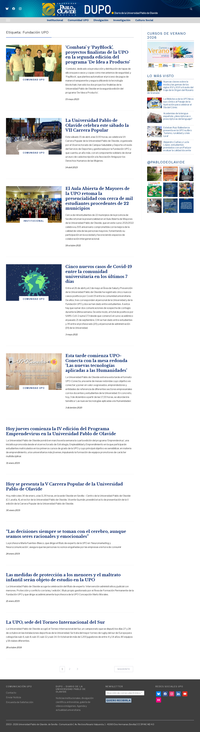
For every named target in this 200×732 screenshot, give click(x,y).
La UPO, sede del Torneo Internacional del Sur (55, 622)
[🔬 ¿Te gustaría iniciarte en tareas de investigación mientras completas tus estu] (170, 205)
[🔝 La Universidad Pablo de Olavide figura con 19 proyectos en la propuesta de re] (154, 205)
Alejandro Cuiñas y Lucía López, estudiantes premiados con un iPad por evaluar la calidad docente (177, 146)
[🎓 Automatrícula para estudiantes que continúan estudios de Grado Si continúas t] (170, 189)
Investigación (121, 20)
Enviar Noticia (13, 697)
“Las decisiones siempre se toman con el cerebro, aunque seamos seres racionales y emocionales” (66, 534)
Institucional (55, 20)
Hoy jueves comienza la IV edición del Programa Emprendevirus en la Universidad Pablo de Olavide (61, 431)
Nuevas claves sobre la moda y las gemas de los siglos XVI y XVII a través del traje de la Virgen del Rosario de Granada (170, 87)
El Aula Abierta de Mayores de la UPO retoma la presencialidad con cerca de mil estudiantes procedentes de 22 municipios (99, 198)
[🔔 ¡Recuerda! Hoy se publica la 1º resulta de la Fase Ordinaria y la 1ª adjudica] (186, 189)
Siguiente (123, 669)
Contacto (11, 692)
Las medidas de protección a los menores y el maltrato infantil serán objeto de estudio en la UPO (63, 577)
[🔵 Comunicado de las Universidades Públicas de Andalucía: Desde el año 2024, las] (186, 205)
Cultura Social (144, 20)
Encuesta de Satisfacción (19, 702)
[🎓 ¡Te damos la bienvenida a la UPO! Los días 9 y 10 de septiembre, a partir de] (154, 189)
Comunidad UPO (78, 20)
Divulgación (100, 20)
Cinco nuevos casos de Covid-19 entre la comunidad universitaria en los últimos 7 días (98, 274)
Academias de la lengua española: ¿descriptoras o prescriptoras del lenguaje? (177, 116)
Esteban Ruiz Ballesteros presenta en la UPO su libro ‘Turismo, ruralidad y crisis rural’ (177, 131)
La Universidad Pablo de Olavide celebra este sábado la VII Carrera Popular (97, 125)
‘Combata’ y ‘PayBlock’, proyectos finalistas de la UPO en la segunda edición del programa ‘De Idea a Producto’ (97, 54)
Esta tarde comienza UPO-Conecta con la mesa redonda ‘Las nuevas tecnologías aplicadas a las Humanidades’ (96, 363)
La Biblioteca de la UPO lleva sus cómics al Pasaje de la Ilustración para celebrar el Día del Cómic (178, 103)
